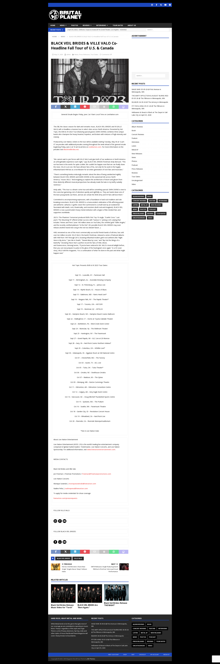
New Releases (137, 153)
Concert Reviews (138, 134)
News (62, 25)
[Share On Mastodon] (123, 107)
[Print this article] (104, 107)
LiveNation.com (95, 147)
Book (134, 130)
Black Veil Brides (63, 558)
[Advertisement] (132, 14)
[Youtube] (165, 5)
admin (68, 54)
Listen (134, 146)
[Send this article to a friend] (94, 107)
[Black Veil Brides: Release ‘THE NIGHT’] (116, 592)
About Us (132, 25)
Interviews (101, 25)
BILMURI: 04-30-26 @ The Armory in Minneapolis (150, 102)
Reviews (86, 25)
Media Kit (166, 654)
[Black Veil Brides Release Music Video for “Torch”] (63, 593)
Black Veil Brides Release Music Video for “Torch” (62, 606)
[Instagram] (152, 5)
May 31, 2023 (58, 54)
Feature (134, 138)
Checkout (142, 654)
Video (134, 184)
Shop (125, 654)
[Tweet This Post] (65, 107)
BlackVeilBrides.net (71, 149)
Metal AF (135, 150)
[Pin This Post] (85, 107)
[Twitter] (161, 5)
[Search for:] (157, 30)
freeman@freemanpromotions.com (96, 474)
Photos (74, 25)
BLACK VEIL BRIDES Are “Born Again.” (88, 606)
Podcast (135, 165)
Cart (133, 654)
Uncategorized (137, 180)
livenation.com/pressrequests (65, 498)
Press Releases (84, 54)
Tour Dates (118, 25)
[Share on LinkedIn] (75, 107)
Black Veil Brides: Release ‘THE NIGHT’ (115, 604)
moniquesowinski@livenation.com (82, 484)
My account (154, 654)
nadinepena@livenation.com (76, 488)
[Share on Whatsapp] (114, 107)
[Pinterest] (170, 5)
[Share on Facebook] (56, 107)
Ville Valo (78, 558)
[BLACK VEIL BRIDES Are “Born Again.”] (90, 593)
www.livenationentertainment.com (101, 449)
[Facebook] (156, 5)
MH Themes (91, 659)
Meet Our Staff (113, 654)
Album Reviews (137, 127)
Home (52, 25)
